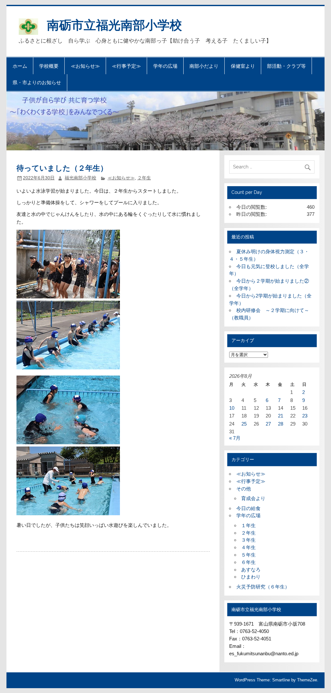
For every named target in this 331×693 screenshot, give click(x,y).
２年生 (144, 178)
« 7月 (234, 438)
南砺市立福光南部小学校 (114, 24)
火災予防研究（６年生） (263, 586)
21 (280, 415)
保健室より (243, 66)
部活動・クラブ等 (286, 66)
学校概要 (49, 66)
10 (231, 408)
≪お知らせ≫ (85, 66)
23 (304, 415)
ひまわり (251, 576)
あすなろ (251, 569)
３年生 (248, 540)
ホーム (20, 66)
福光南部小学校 (80, 178)
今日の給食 (248, 508)
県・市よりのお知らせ (37, 82)
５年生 (248, 554)
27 (268, 424)
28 (280, 424)
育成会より (253, 498)
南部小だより (204, 66)
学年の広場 (165, 66)
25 (244, 424)
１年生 (248, 525)
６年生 (248, 562)
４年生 (248, 547)
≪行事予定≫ (126, 66)
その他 (243, 488)
